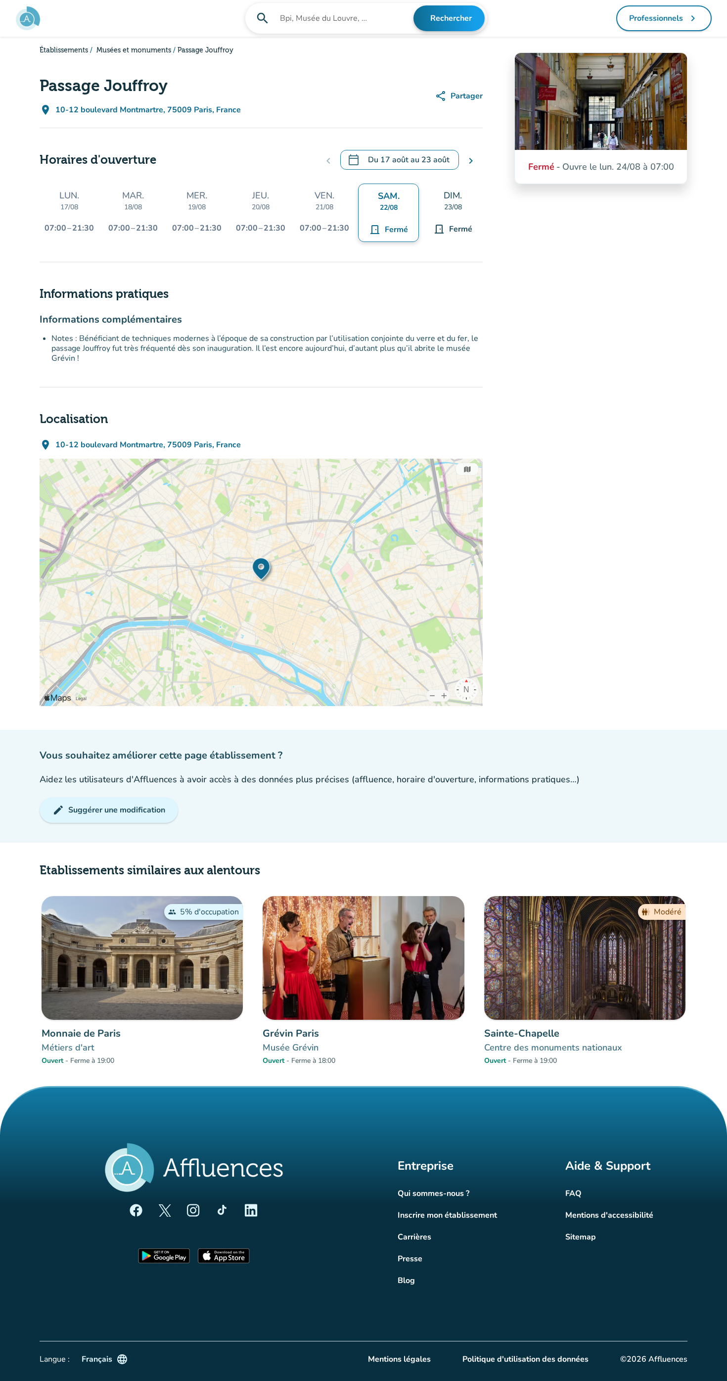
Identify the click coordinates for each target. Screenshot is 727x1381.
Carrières (414, 1237)
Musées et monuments (132, 50)
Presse (410, 1259)
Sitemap (580, 1237)
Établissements (64, 50)
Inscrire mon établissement (447, 1215)
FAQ (573, 1193)
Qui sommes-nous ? (433, 1193)
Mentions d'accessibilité (609, 1215)
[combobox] (346, 18)
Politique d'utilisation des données (525, 1359)
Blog (406, 1281)
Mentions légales (399, 1359)
